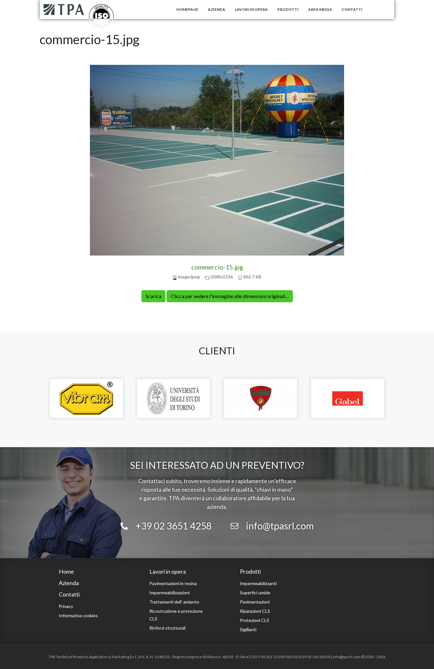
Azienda (216, 9)
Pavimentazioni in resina (173, 583)
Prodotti (288, 9)
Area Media (320, 9)
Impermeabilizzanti (258, 583)
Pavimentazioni (255, 601)
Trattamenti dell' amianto (174, 601)
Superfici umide (255, 592)
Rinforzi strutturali (167, 628)
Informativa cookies (78, 615)
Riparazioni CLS (255, 611)
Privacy (66, 606)
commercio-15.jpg (217, 267)
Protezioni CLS (254, 620)
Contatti (352, 9)
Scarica (153, 296)
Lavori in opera (251, 9)
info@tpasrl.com (280, 525)
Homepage (187, 9)
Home (66, 571)
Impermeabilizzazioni (169, 592)
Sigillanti (248, 629)
